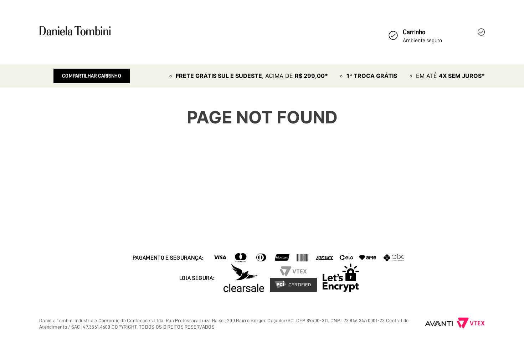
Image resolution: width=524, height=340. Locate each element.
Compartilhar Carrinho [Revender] (91, 75)
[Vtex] (471, 324)
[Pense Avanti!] (439, 323)
